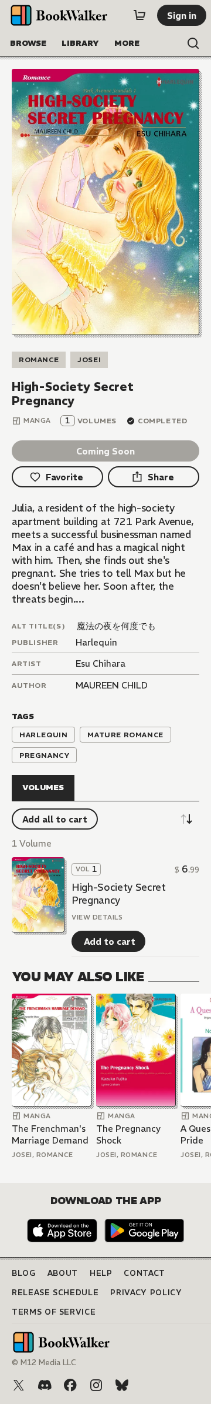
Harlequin (96, 642)
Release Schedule (55, 1292)
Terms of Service (54, 1312)
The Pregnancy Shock (128, 1134)
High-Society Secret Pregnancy (119, 894)
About (62, 1273)
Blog (24, 1273)
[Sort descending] (186, 819)
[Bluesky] (122, 1385)
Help (101, 1273)
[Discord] (45, 1385)
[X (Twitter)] (19, 1385)
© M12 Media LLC (44, 1362)
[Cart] (139, 15)
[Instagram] (96, 1385)
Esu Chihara (100, 663)
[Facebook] (70, 1385)
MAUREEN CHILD (112, 685)
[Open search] (193, 43)
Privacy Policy (146, 1292)
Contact (144, 1273)
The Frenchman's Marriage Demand (50, 1134)
